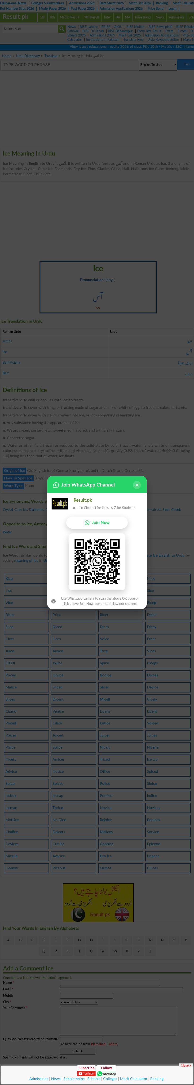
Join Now (101, 523)
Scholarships (73, 1079)
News (56, 1079)
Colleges (110, 1079)
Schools (93, 1079)
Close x (186, 1065)
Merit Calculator (133, 1079)
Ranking (156, 1079)
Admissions (38, 1079)
